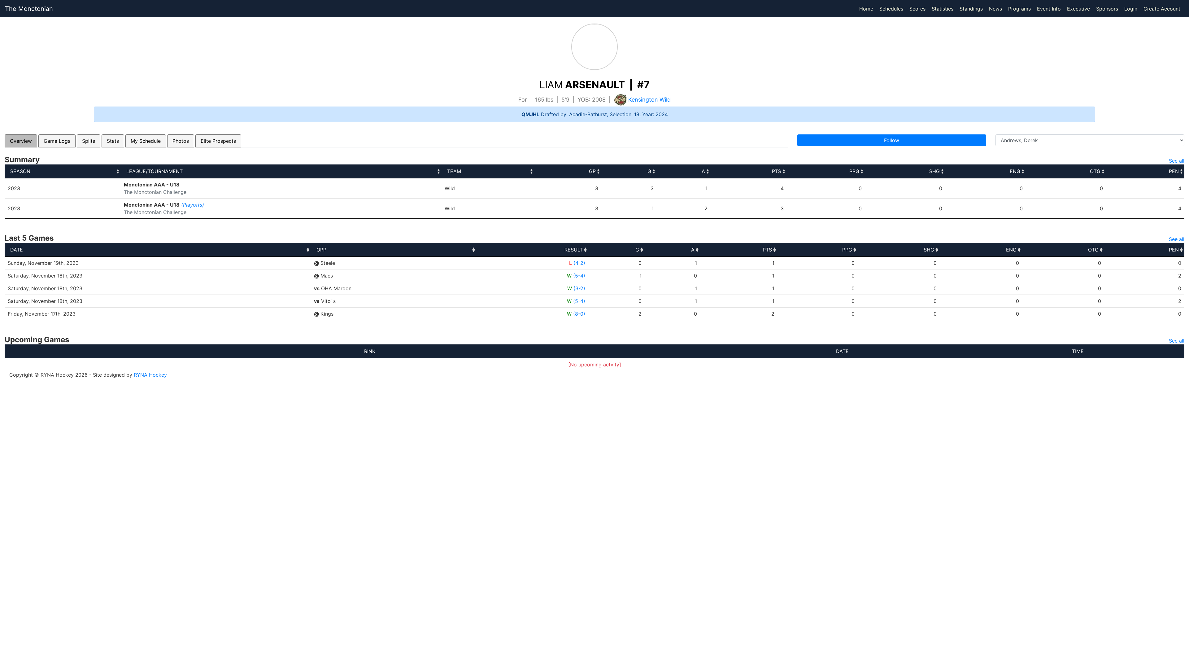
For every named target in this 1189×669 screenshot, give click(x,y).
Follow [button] (891, 140)
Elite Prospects (218, 141)
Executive (1078, 9)
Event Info (1049, 9)
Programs (1019, 9)
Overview (21, 141)
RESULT (573, 250)
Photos (180, 141)
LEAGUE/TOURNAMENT (154, 171)
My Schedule (146, 141)
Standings (971, 9)
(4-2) (579, 263)
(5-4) (579, 276)
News (995, 9)
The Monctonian (29, 8)
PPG (854, 171)
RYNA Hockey (150, 375)
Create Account (1161, 9)
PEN (1174, 171)
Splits (88, 141)
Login (1130, 9)
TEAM (454, 171)
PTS (776, 171)
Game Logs (57, 141)
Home (866, 9)
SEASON (20, 171)
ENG (1015, 171)
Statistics (944, 8)
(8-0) (579, 314)
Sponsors (1107, 9)
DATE (16, 250)
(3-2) (579, 288)
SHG (934, 171)
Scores (918, 8)
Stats (113, 141)
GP (592, 171)
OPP (321, 250)
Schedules (891, 9)
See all (1176, 161)
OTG (1095, 171)
